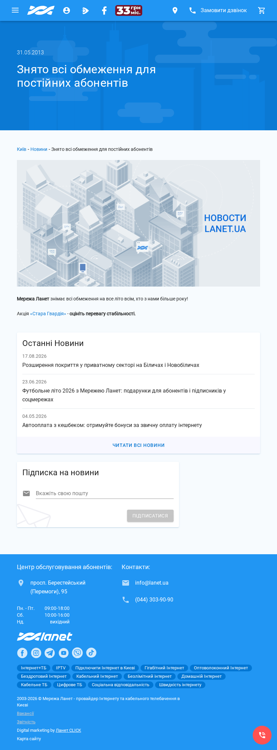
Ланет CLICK (68, 730)
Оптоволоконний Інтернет (221, 667)
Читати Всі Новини (138, 445)
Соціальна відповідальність (120, 684)
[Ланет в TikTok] (91, 652)
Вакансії (25, 713)
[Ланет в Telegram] (49, 652)
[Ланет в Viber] (77, 652)
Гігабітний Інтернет (164, 667)
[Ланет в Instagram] (36, 652)
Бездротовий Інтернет (44, 676)
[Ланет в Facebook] (22, 652)
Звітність (26, 721)
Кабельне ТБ (34, 684)
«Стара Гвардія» (48, 313)
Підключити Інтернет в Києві (105, 667)
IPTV (61, 667)
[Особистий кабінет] (66, 10)
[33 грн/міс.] (129, 10)
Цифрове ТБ (69, 684)
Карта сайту (29, 738)
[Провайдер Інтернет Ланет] (52, 636)
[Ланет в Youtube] (63, 652)
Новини (38, 149)
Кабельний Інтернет (97, 676)
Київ (21, 149)
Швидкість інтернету (180, 684)
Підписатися (150, 515)
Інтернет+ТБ (33, 667)
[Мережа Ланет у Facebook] (104, 10)
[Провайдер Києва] (41, 10)
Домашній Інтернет (201, 676)
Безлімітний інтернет (150, 676)
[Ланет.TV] (85, 10)
